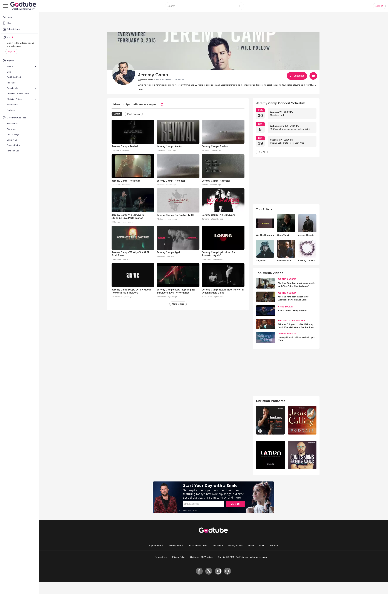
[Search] (239, 6)
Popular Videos (156, 545)
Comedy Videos (175, 545)
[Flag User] (313, 76)
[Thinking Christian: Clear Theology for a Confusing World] (270, 420)
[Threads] (227, 571)
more (140, 89)
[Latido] (270, 455)
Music (262, 545)
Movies (251, 545)
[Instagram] (218, 571)
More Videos (178, 304)
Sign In (11, 51)
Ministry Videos (235, 545)
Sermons (274, 545)
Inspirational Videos (197, 545)
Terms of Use (161, 557)
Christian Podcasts (270, 401)
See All (262, 152)
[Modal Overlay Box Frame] (213, 497)
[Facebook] (199, 571)
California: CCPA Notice (201, 557)
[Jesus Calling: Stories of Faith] (302, 420)
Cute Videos (217, 545)
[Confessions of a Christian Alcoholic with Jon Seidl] (302, 455)
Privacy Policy (178, 557)
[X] (208, 571)
